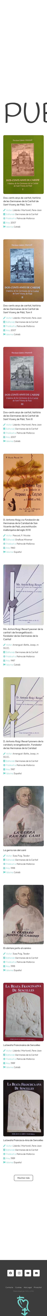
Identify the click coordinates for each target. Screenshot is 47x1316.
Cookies (18, 1287)
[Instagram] (19, 1273)
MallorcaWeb (29, 1291)
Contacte (9, 1287)
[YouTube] (28, 1273)
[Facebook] (10, 1273)
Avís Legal (28, 1287)
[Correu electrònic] (36, 1273)
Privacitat (38, 1287)
